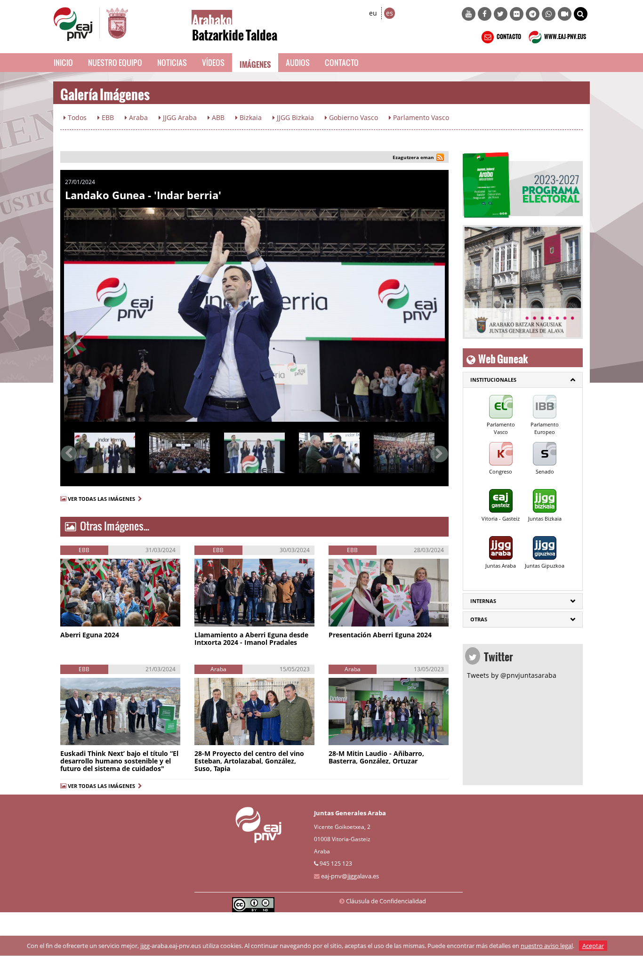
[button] (580, 14)
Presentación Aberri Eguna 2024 (380, 634)
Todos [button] (76, 117)
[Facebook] (484, 14)
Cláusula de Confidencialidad (386, 901)
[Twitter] (500, 14)
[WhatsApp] (548, 14)
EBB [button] (107, 117)
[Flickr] (516, 14)
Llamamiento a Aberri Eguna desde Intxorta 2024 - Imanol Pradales (251, 638)
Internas (483, 600)
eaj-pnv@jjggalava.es (350, 876)
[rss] (440, 158)
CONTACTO (508, 35)
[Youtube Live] (564, 14)
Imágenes (255, 63)
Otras (478, 619)
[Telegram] (532, 14)
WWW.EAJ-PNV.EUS (564, 35)
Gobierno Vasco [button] (352, 117)
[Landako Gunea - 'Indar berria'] (254, 315)
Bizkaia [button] (250, 117)
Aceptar (593, 945)
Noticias (172, 62)
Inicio (63, 62)
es (389, 12)
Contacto (342, 62)
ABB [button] (217, 117)
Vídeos (213, 62)
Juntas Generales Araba (350, 813)
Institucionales (493, 379)
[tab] (522, 379)
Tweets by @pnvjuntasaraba (511, 675)
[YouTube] (468, 14)
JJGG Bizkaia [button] (294, 117)
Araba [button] (137, 117)
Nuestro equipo (115, 62)
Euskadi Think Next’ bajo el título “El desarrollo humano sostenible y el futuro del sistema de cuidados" (119, 761)
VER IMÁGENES (102, 616)
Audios (298, 62)
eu (373, 12)
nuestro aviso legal (547, 945)
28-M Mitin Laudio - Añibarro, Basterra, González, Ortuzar (376, 757)
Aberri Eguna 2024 (89, 634)
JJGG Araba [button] (179, 117)
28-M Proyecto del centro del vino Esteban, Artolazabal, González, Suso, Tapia (249, 761)
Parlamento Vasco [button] (420, 117)
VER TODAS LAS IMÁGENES (103, 498)
